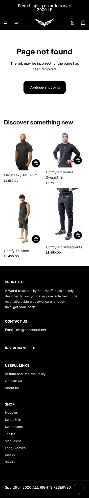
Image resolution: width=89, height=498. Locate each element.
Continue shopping (44, 87)
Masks (10, 455)
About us (12, 388)
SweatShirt (13, 420)
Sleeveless (13, 441)
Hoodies (11, 412)
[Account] (72, 22)
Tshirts (10, 434)
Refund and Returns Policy (25, 374)
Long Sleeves (15, 448)
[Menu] (5, 22)
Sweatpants (14, 427)
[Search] (16, 22)
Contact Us (13, 381)
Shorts (10, 462)
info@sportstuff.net (30, 330)
